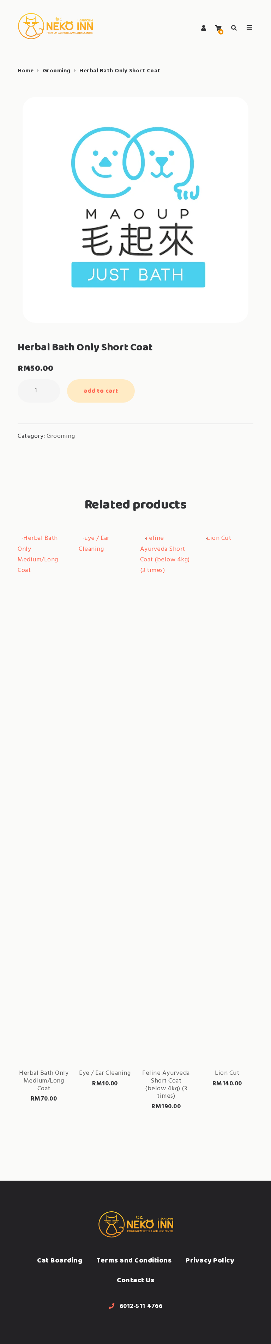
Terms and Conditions (133, 1260)
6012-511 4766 (141, 1306)
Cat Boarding (59, 1260)
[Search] (233, 28)
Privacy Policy (210, 1260)
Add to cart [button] (44, 1039)
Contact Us (135, 1280)
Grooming (57, 71)
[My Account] (203, 28)
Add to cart (101, 390)
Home (26, 71)
